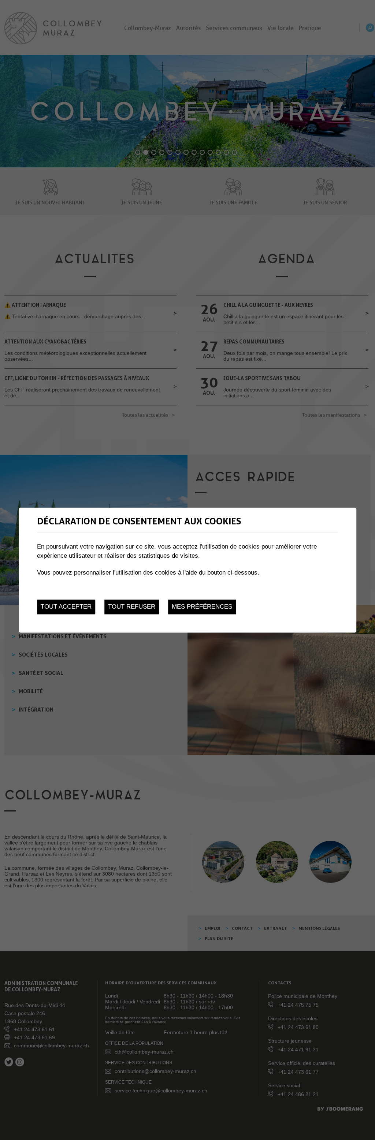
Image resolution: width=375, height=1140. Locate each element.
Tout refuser (131, 607)
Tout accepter (66, 607)
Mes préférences (202, 607)
